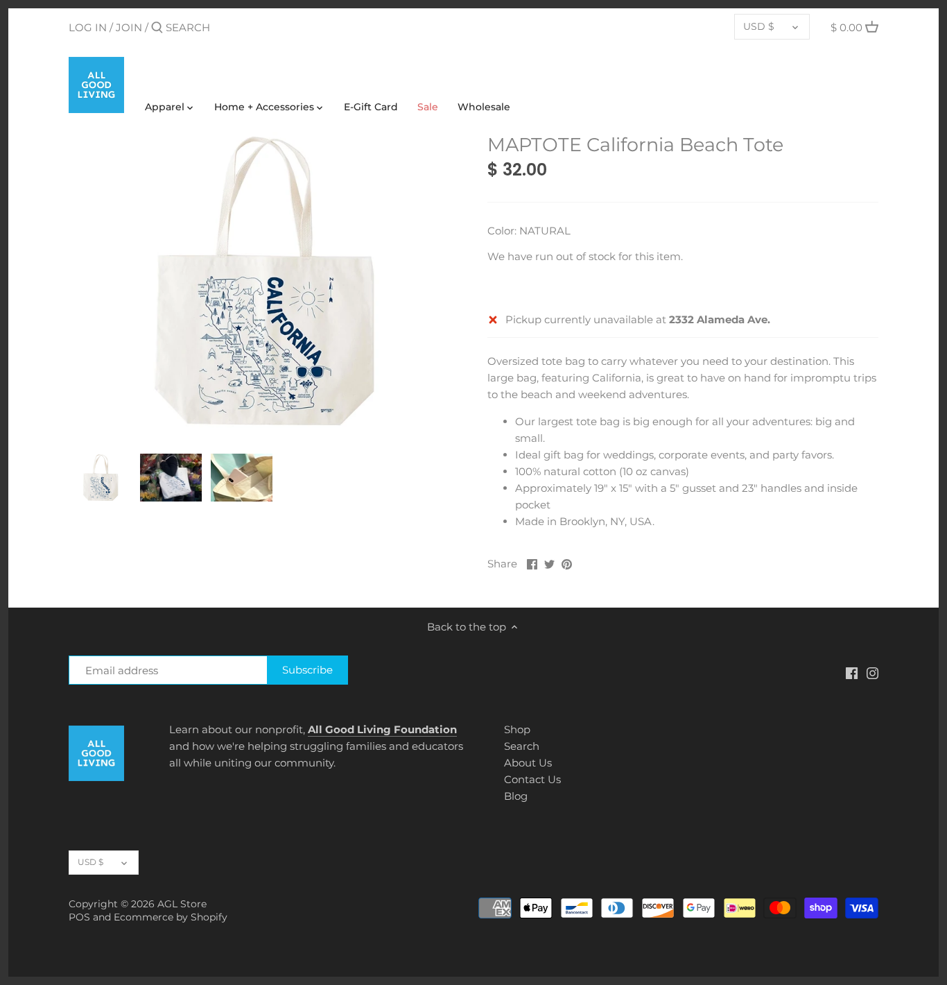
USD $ (758, 26)
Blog (516, 796)
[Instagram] (872, 672)
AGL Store (182, 903)
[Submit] (157, 28)
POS (79, 917)
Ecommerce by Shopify (170, 917)
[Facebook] (852, 672)
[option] (100, 477)
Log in (88, 27)
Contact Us (532, 779)
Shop (517, 729)
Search (521, 746)
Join (129, 27)
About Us (528, 762)
